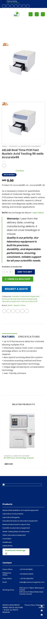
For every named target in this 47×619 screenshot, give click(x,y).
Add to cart (24, 271)
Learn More (38, 212)
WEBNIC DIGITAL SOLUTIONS (13, 607)
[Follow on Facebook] (4, 6)
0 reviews (20, 170)
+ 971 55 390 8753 (26, 578)
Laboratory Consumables (13, 514)
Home (4, 146)
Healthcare (7, 542)
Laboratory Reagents (11, 517)
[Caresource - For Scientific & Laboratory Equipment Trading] (17, 14)
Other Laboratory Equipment (14, 535)
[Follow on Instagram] (8, 6)
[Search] (37, 14)
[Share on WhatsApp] (4, 311)
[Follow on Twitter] (16, 6)
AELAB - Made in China (16, 305)
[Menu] (3, 14)
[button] (18, 279)
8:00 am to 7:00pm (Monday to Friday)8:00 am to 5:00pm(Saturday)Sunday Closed (31, 591)
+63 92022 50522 (26, 574)
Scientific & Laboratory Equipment (25, 146)
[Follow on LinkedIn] (24, 6)
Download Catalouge (15, 550)
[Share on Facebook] (9, 311)
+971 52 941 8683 (13, 3)
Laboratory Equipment (11, 301)
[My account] (31, 14)
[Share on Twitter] (13, 311)
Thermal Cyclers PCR (29, 301)
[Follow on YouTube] (28, 6)
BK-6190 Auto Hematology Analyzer (19, 458)
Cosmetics (7, 538)
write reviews (9, 175)
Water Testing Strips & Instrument (16, 531)
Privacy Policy (30, 605)
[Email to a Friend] (18, 311)
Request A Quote (16, 289)
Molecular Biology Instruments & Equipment (19, 299)
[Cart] (43, 14)
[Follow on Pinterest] (20, 6)
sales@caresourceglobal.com (31, 582)
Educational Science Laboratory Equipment (20, 521)
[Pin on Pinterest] (22, 311)
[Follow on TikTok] (12, 6)
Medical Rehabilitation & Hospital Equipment (20, 510)
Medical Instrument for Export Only (16, 524)
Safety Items (8, 546)
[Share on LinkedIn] (27, 311)
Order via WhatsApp (18, 279)
